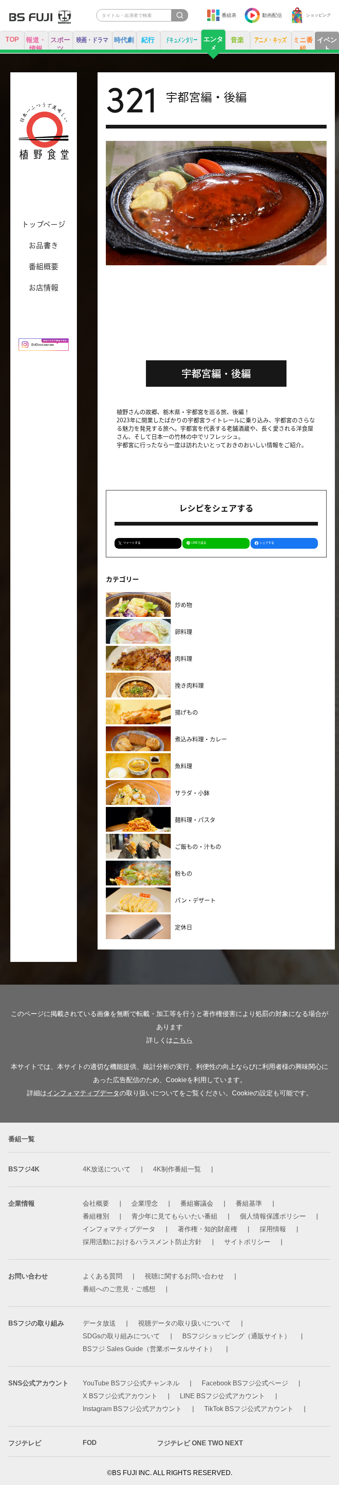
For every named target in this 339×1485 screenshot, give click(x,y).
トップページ (43, 224)
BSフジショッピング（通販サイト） (236, 1336)
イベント (327, 43)
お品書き (43, 245)
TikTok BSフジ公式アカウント (249, 1408)
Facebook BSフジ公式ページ (245, 1383)
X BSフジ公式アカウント (120, 1395)
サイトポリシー (247, 1241)
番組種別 (96, 1216)
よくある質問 (102, 1276)
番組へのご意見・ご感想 (119, 1288)
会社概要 (96, 1203)
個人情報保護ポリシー (273, 1216)
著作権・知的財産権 (207, 1229)
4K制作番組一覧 (177, 1169)
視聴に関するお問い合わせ (184, 1276)
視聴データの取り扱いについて (184, 1323)
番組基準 (249, 1203)
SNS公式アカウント (38, 1383)
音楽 (237, 39)
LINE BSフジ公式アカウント (222, 1395)
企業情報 (21, 1203)
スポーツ (60, 43)
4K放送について (107, 1169)
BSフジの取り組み (36, 1323)
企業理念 (144, 1203)
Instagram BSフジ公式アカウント (132, 1408)
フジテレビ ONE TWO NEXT (200, 1443)
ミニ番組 (303, 43)
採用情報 (273, 1229)
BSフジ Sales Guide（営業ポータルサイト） (149, 1348)
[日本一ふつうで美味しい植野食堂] (44, 134)
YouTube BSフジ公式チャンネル (131, 1383)
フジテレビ (24, 1443)
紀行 (148, 39)
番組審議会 (196, 1203)
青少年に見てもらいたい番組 (174, 1216)
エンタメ (213, 43)
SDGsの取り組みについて (121, 1336)
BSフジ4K (24, 1169)
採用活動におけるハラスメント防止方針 (142, 1241)
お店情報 (43, 287)
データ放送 (99, 1323)
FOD (90, 1442)
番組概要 (43, 266)
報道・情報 (36, 43)
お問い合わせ (28, 1276)
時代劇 (124, 39)
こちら (183, 1040)
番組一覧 (21, 1138)
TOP (12, 39)
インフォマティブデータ (83, 1093)
